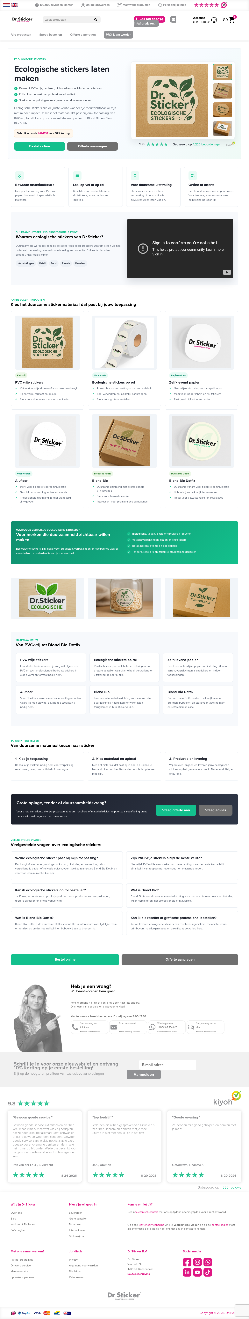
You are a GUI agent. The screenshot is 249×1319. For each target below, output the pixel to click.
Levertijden (75, 1213)
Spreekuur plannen (22, 1277)
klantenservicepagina (151, 1225)
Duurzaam (75, 1224)
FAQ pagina (18, 1230)
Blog (13, 1219)
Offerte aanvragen (83, 34)
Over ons (16, 1213)
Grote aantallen (78, 1219)
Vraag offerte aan (176, 810)
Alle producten (21, 34)
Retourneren (76, 1277)
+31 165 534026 (151, 19)
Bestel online (39, 146)
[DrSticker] (22, 20)
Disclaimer (75, 1271)
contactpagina (220, 1225)
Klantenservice (19, 1271)
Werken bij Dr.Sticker (23, 1224)
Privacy (73, 1260)
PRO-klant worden (118, 34)
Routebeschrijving (138, 1274)
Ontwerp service (21, 1266)
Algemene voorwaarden (83, 1266)
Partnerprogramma (22, 1260)
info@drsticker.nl (145, 23)
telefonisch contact (146, 1212)
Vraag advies (215, 810)
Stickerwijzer (76, 1236)
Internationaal (77, 1230)
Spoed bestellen (50, 34)
